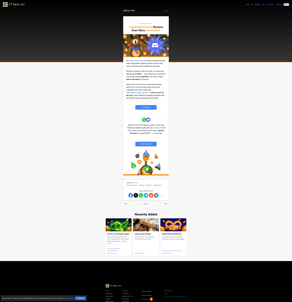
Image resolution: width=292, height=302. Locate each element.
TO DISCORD (146, 107)
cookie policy (69, 298)
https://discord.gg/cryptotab (137, 93)
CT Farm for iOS (145, 299)
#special (142, 185)
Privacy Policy (125, 298)
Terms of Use (125, 293)
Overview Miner (109, 296)
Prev (125, 203)
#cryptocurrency (115, 248)
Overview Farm (109, 293)
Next (166, 203)
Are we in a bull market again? (118, 234)
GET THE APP (270, 4)
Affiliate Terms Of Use (127, 296)
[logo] (15, 4)
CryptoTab (108, 298)
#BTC (108, 248)
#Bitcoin (168, 250)
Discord (158, 128)
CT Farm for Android (146, 295)
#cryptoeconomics (112, 250)
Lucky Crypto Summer (143, 234)
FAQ (263, 4)
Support (278, 4)
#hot (180, 250)
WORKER (257, 4)
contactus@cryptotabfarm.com (178, 296)
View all (146, 203)
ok (81, 298)
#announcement (131, 185)
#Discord (149, 185)
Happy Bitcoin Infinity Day (171, 234)
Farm (247, 4)
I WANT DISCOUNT (146, 144)
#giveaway (157, 185)
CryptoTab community (138, 61)
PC (252, 4)
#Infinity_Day (174, 250)
